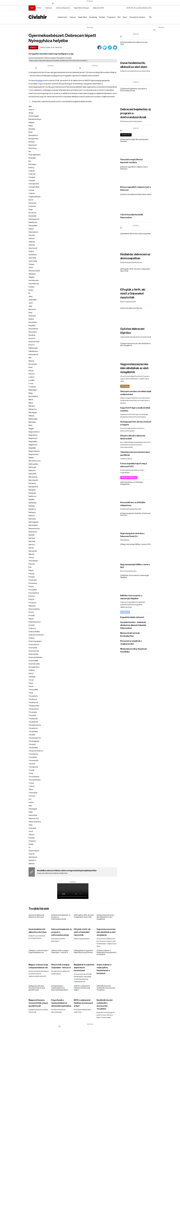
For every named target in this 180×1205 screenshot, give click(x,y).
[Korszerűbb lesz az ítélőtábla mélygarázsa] (135, 490)
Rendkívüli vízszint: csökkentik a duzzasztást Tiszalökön (105, 1004)
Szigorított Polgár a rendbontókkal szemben (135, 409)
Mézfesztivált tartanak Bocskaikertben (130, 634)
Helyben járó (62, 17)
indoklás (39, 80)
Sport (125, 17)
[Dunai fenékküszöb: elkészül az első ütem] (39, 920)
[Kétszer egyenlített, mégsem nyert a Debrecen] (135, 175)
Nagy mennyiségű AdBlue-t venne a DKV (135, 566)
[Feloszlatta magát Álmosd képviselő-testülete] (135, 147)
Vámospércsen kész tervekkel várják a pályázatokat (135, 393)
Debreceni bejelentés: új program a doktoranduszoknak (61, 932)
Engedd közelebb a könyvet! (132, 617)
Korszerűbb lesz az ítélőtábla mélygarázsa (132, 504)
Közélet (102, 17)
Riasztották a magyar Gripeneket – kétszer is (61, 966)
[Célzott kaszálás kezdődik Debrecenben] (135, 202)
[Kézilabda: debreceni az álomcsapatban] (135, 241)
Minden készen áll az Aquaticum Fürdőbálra (133, 650)
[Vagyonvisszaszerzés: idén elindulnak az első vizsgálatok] (107, 920)
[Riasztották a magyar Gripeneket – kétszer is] (61, 955)
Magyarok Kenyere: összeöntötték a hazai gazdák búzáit (38, 1003)
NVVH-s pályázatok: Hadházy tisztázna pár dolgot (83, 1003)
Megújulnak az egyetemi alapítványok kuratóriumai (84, 967)
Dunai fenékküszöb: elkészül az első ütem (38, 930)
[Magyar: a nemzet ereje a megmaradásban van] (39, 955)
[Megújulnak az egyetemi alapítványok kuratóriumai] (84, 955)
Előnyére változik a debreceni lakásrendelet (132, 437)
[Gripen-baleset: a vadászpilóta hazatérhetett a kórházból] (107, 955)
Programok (111, 17)
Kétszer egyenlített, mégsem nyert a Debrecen (135, 188)
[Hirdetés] (90, 3)
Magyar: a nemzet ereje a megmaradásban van (38, 966)
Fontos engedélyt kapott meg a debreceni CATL (133, 465)
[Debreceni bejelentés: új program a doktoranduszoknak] (61, 920)
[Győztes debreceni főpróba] (135, 316)
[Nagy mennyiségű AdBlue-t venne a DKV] (135, 552)
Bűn (119, 17)
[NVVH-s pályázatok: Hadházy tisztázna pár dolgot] (84, 991)
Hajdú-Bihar (82, 17)
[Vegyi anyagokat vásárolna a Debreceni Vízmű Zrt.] (135, 521)
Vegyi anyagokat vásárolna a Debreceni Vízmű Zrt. (132, 534)
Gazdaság (93, 17)
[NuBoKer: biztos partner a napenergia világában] (135, 583)
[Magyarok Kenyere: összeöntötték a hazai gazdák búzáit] (39, 991)
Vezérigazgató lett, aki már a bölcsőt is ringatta (135, 423)
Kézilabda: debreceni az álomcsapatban (135, 256)
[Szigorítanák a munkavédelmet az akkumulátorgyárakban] (61, 991)
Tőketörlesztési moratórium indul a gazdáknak (135, 453)
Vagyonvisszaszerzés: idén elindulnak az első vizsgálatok (106, 932)
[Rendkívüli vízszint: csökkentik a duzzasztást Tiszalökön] (107, 991)
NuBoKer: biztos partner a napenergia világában (131, 597)
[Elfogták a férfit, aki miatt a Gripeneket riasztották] (84, 920)
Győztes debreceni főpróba (132, 330)
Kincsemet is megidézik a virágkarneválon (131, 642)
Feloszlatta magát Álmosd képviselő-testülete (131, 161)
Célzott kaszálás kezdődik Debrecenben (131, 216)
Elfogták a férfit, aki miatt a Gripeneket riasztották (82, 932)
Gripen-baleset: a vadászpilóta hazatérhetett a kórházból (104, 969)
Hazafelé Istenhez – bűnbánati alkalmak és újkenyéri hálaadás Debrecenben (133, 625)
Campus (72, 17)
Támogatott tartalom (137, 17)
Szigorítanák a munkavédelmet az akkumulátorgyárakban (61, 1003)
